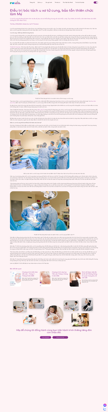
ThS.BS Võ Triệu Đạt (15, 47)
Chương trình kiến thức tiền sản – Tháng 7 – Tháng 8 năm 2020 (30, 274)
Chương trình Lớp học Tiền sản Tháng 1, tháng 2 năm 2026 (60, 274)
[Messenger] (104, 405)
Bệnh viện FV (41, 109)
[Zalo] (104, 409)
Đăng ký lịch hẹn (60, 337)
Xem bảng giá (45, 337)
